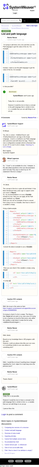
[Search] (20, 21)
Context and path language (13, 430)
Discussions (5, 26)
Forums (28, 461)
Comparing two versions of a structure (16, 427)
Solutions (19, 461)
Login (3, 414)
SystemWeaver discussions (20, 28)
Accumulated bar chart (12, 442)
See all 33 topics (9, 453)
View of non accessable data (14, 447)
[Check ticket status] (25, 21)
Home (11, 461)
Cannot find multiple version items (15, 439)
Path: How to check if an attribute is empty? (18, 450)
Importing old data (10, 436)
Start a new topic (32, 25)
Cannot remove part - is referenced (15, 445)
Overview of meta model (12, 433)
